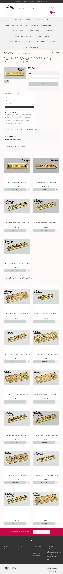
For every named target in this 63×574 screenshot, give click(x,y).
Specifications (19, 129)
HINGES (38, 36)
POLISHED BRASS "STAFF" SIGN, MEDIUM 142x (17, 263)
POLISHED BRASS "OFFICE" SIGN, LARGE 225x (17, 475)
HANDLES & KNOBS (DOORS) (22, 36)
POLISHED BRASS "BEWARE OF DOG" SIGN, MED (17, 354)
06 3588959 (52, 548)
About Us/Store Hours (28, 1)
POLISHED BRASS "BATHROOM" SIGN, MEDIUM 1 (45, 314)
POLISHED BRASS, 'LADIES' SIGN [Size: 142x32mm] (17, 53)
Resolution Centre (8, 551)
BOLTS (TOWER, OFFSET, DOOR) (17, 25)
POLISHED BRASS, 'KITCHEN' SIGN (17, 182)
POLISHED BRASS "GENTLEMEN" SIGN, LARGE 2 (46, 354)
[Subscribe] (48, 532)
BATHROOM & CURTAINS (33, 19)
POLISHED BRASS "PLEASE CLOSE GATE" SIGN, (17, 516)
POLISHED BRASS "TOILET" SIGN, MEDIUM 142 (17, 223)
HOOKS (46, 36)
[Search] (33, 8)
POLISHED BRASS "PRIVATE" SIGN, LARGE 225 (46, 516)
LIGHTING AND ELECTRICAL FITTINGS (20, 41)
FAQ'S (45, 1)
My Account (54, 8)
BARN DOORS (18, 19)
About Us (20, 548)
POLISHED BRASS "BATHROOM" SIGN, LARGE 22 (17, 314)
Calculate (19, 106)
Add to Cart (44, 83)
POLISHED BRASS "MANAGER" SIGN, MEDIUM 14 (17, 435)
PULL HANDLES (41, 41)
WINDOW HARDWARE (31, 47)
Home (5, 52)
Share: (52, 52)
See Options (44, 189)
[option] (15, 73)
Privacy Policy (36, 551)
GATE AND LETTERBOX (33, 30)
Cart (55, 12)
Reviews (28, 129)
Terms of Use (36, 548)
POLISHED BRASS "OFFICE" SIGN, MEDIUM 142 (46, 475)
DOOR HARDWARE (16, 30)
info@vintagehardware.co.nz (53, 552)
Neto (57, 571)
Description (8, 129)
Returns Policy (36, 553)
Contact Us (39, 1)
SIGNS (52, 41)
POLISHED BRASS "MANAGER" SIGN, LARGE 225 (46, 394)
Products (18, 1)
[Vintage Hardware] (10, 7)
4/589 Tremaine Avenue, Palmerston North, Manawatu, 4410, (52, 557)
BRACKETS (34, 25)
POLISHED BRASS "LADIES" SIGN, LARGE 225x (17, 394)
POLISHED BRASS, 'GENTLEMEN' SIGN (46, 182)
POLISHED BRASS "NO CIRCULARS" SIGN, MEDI (46, 435)
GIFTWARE (48, 30)
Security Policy (36, 555)
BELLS (48, 19)
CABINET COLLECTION (48, 25)
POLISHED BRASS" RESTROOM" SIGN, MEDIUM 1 (46, 223)
